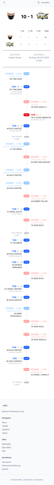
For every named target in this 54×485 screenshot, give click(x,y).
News (4, 422)
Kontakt (5, 469)
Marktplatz (6, 444)
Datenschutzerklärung (11, 465)
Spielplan (6, 429)
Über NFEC (6, 447)
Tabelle (5, 426)
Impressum (6, 462)
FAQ (3, 451)
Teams (4, 433)
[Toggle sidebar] (4, 2)
